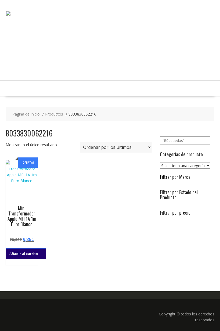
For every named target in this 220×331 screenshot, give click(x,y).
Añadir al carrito (23, 253)
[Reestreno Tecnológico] (110, 14)
